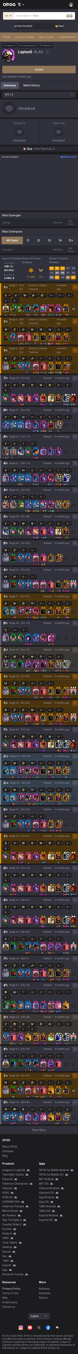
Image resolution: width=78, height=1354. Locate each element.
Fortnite (7, 1228)
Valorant (7, 1188)
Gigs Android (46, 1197)
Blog (5, 1155)
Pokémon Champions (15, 1183)
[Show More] (21, 4)
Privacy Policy (11, 1288)
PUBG (5, 1192)
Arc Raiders (9, 1215)
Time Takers (9, 1242)
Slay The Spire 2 (12, 1219)
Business (44, 1288)
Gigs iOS (44, 1201)
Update (39, 69)
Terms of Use (10, 1293)
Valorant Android (49, 1188)
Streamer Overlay (12, 1274)
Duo (4, 1256)
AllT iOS (43, 1183)
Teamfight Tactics (13, 1174)
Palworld (7, 1179)
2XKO (5, 1238)
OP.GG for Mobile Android (54, 1170)
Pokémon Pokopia (13, 1206)
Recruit (43, 1297)
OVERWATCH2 (11, 1201)
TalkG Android (47, 1206)
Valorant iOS (46, 1192)
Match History (31, 85)
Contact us (8, 1306)
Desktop (7, 1247)
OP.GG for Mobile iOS (51, 1174)
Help (5, 1297)
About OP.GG (9, 1146)
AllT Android (46, 1179)
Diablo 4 (7, 1233)
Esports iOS (46, 1219)
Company (8, 1151)
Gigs (4, 1269)
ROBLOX (7, 1197)
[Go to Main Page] (9, 4)
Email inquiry (9, 1302)
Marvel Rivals (10, 1210)
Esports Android (48, 1215)
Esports (6, 1265)
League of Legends (13, 1170)
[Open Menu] (71, 4)
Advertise (45, 1293)
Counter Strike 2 (12, 1224)
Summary (10, 85)
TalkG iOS (44, 1210)
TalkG (5, 1260)
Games (6, 1251)
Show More (39, 1130)
